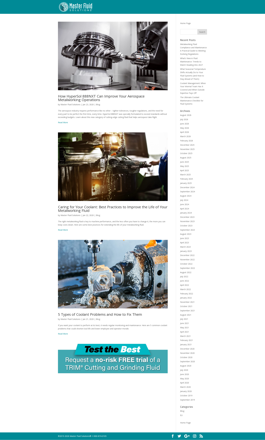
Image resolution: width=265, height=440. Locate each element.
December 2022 (187, 255)
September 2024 (187, 191)
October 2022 (186, 263)
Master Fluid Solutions (70, 104)
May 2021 (184, 327)
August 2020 (185, 365)
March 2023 (185, 247)
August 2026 (185, 115)
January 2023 (186, 251)
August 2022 (185, 272)
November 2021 (187, 302)
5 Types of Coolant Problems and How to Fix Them (100, 314)
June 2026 (184, 123)
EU (181, 415)
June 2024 (184, 204)
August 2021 (185, 315)
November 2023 (187, 221)
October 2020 (186, 357)
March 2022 (185, 289)
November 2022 (187, 259)
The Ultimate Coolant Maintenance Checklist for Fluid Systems (191, 100)
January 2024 (186, 212)
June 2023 (184, 238)
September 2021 (187, 310)
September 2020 (187, 361)
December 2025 (187, 145)
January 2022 (186, 297)
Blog (98, 104)
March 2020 (185, 387)
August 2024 (185, 195)
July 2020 (184, 370)
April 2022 (184, 285)
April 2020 (184, 382)
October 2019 (186, 395)
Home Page (185, 23)
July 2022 (184, 276)
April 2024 (184, 208)
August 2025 (185, 157)
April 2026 (184, 132)
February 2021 (186, 340)
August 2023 (185, 234)
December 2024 (187, 187)
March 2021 (185, 336)
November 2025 (187, 149)
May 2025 (184, 166)
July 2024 (184, 200)
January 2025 (186, 183)
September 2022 (187, 268)
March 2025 (185, 174)
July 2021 (184, 319)
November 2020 (187, 353)
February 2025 (186, 179)
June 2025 (184, 162)
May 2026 (184, 128)
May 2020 (184, 378)
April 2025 (184, 170)
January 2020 (186, 391)
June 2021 (184, 323)
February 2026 (186, 140)
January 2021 (186, 344)
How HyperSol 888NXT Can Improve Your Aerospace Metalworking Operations (101, 98)
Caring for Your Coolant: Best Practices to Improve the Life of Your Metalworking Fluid (112, 208)
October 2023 (186, 225)
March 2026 (185, 136)
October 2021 (186, 306)
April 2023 (184, 242)
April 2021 (184, 331)
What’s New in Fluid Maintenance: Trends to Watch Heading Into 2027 (191, 61)
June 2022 (184, 280)
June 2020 (184, 374)
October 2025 (186, 153)
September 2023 (187, 230)
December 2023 (187, 217)
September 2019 (187, 399)
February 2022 (186, 293)
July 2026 (184, 119)
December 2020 (187, 348)
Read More (63, 122)
